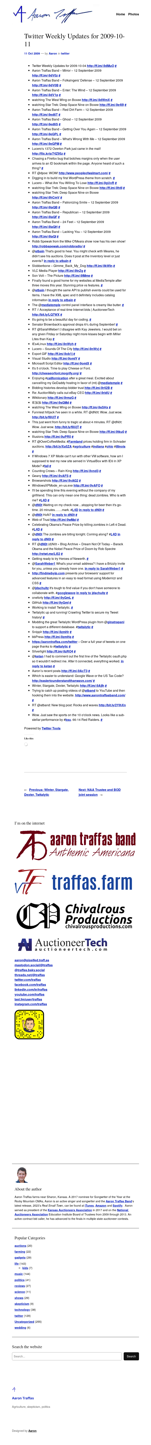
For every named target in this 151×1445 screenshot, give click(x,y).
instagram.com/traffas (31, 1004)
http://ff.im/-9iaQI (44, 236)
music (19, 1274)
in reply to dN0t (90, 509)
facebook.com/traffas (30, 984)
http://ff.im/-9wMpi (63, 519)
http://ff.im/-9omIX (76, 363)
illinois (120, 446)
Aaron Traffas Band (119, 1201)
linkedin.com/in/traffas (31, 989)
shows (19, 1298)
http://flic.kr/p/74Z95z (47, 153)
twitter (65, 53)
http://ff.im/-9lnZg (70, 270)
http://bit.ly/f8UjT (44, 417)
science (20, 1292)
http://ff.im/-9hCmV (46, 197)
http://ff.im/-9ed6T (45, 114)
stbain (39, 251)
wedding (20, 1327)
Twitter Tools (51, 728)
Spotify (117, 1205)
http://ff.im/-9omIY (64, 358)
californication (57, 378)
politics (20, 1280)
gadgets (20, 1257)
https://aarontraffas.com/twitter (54, 641)
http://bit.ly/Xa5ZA (58, 446)
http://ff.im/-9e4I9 (111, 104)
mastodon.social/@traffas (34, 965)
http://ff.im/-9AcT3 (74, 670)
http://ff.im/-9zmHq (57, 636)
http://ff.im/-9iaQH (45, 226)
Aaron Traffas (23, 1398)
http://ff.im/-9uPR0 (57, 436)
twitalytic (84, 627)
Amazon (100, 1205)
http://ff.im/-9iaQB (45, 207)
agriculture (82, 446)
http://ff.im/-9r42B (97, 387)
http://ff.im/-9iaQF (44, 217)
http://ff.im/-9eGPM (45, 143)
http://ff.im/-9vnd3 (86, 470)
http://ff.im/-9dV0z (45, 75)
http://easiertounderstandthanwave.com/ (62, 680)
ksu (68, 719)
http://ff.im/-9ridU (97, 392)
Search (131, 1356)
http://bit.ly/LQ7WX (46, 314)
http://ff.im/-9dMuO (100, 65)
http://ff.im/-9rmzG (61, 397)
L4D (44, 500)
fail (46, 466)
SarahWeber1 (45, 563)
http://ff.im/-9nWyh (60, 344)
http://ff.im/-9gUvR (100, 183)
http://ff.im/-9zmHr (56, 631)
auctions (20, 1246)
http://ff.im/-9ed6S (45, 124)
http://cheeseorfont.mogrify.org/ (55, 373)
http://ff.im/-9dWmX (96, 99)
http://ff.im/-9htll (110, 187)
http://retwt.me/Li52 (46, 553)
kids (25, 1268)
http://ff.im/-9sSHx (95, 407)
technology (22, 1310)
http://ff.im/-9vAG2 (65, 480)
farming (20, 1251)
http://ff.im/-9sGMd (55, 402)
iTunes (89, 1205)
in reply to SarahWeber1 (103, 568)
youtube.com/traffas (29, 994)
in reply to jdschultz (90, 593)
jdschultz (42, 588)
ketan (39, 656)
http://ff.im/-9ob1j (60, 353)
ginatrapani (115, 622)
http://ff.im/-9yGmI (56, 602)
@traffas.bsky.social (30, 970)
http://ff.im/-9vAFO (87, 485)
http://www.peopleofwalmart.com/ (83, 173)
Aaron (53, 53)
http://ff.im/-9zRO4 (60, 651)
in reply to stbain (56, 260)
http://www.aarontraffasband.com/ (100, 695)
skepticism (22, 1304)
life (17, 1263)
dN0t (38, 505)
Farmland (75, 441)
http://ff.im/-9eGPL (45, 134)
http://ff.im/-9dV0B (45, 85)
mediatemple (51, 305)
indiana (98, 446)
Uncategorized (24, 1322)
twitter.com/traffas (28, 979)
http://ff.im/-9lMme (77, 275)
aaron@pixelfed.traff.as (32, 960)
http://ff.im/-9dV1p (45, 95)
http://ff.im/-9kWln (99, 265)
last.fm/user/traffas (28, 999)
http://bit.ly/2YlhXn (112, 705)
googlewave (66, 593)
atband (90, 690)
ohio (110, 446)
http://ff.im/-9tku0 (111, 431)
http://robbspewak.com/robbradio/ (57, 246)
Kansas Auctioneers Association (70, 1210)
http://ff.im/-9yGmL (57, 597)
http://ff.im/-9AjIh (92, 685)
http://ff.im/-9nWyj (86, 348)
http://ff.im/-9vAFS (55, 475)
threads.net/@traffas (30, 975)
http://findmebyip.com (48, 573)
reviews (20, 1286)
